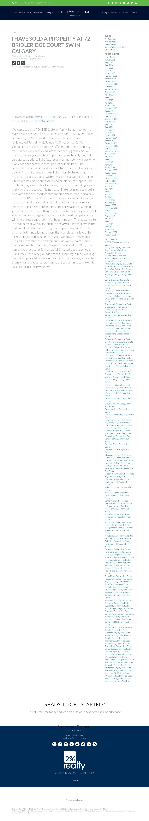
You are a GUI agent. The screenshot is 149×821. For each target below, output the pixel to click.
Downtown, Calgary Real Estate (118, 420)
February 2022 (111, 202)
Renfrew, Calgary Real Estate (117, 565)
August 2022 (110, 186)
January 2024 (110, 140)
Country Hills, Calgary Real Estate (119, 371)
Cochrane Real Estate (114, 352)
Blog (125, 12)
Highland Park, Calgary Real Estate (119, 476)
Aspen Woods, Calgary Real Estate (119, 266)
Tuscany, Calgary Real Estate (117, 643)
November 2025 (111, 84)
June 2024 (109, 127)
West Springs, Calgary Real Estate (119, 662)
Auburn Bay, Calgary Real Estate (118, 269)
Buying (104, 12)
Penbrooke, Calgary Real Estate (118, 552)
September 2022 (112, 183)
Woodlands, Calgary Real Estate (118, 681)
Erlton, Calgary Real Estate (116, 428)
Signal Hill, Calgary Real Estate (118, 606)
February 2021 (111, 232)
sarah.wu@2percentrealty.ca (40, 3)
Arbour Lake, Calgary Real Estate (118, 264)
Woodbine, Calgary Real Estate (118, 678)
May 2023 (109, 162)
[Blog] (54, 744)
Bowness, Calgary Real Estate (117, 291)
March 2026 (110, 73)
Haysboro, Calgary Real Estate (117, 463)
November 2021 (111, 208)
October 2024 (110, 116)
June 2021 (109, 221)
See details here (44, 121)
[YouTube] (77, 744)
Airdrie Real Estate (113, 253)
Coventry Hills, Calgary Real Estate (119, 374)
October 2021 (110, 210)
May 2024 (109, 130)
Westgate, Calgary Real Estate (117, 665)
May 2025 (109, 100)
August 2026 (110, 60)
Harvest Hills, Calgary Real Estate (119, 460)
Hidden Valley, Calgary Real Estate (119, 474)
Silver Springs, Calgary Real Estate (119, 608)
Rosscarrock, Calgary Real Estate (118, 579)
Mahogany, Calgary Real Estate (118, 514)
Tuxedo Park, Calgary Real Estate (118, 646)
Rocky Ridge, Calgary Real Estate (118, 576)
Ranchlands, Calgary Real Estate (118, 560)
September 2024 (112, 119)
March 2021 (110, 229)
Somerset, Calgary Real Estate (117, 616)
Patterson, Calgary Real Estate (117, 549)
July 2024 (109, 124)
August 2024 (110, 122)
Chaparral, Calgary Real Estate (117, 328)
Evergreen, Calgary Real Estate (118, 433)
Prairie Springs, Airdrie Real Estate (119, 557)
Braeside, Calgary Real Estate (117, 293)
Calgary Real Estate (113, 312)
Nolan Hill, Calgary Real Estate (118, 538)
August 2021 (110, 216)
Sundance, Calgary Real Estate (117, 633)
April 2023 (109, 165)
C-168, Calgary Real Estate (116, 307)
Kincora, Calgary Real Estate (117, 493)
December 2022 (111, 175)
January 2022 (110, 205)
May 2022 (109, 194)
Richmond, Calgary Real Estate (117, 568)
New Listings (110, 41)
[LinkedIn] (89, 744)
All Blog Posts (110, 39)
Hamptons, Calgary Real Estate (118, 458)
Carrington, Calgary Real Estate (118, 323)
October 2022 (110, 181)
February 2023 (111, 170)
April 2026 (109, 70)
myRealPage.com (78, 800)
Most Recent (110, 57)
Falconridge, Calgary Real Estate (118, 436)
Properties (37, 12)
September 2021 (112, 213)
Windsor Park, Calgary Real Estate (119, 676)
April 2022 (109, 197)
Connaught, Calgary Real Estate (118, 358)
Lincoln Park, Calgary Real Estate (118, 503)
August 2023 (110, 154)
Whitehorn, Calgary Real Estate (118, 668)
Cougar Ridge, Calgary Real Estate (119, 363)
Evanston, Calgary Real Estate (117, 431)
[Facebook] (60, 744)
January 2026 (110, 78)
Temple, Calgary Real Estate (116, 638)
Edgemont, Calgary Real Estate (118, 422)
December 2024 (111, 113)
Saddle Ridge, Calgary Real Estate (119, 589)
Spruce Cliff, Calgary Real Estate (118, 627)
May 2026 (109, 68)
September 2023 (112, 151)
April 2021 (109, 227)
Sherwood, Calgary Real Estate (118, 603)
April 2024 (109, 132)
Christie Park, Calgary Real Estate (119, 342)
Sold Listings (110, 50)
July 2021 (109, 219)
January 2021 (110, 235)
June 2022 (109, 192)
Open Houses (110, 44)
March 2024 (110, 135)
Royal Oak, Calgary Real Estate (118, 581)
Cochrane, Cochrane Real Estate (118, 355)
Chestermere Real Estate (115, 331)
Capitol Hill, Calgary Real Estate (118, 320)
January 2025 (110, 111)
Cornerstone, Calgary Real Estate (119, 361)
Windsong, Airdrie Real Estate (117, 673)
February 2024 (111, 138)
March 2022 (110, 200)
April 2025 (109, 103)
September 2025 (112, 89)
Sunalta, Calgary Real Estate (116, 630)
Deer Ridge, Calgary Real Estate (118, 390)
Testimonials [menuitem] (116, 12)
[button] (19, 3)
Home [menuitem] (14, 12)
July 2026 (109, 62)
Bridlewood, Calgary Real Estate (30, 59)
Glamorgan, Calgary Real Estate (118, 455)
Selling (48, 12)
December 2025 (111, 81)
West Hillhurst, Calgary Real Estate (119, 659)
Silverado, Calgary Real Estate (117, 611)
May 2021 (109, 224)
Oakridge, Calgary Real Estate (117, 541)
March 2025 (110, 105)
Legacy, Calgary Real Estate (116, 501)
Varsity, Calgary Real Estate (116, 651)
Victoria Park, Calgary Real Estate (119, 654)
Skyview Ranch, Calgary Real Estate (119, 614)
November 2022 (111, 178)
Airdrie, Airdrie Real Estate (116, 256)
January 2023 (110, 173)
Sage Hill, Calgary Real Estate (117, 592)
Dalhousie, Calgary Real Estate (118, 387)
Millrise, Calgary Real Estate (117, 525)
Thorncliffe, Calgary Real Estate (118, 641)
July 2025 (109, 95)
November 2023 (111, 146)
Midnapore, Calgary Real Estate (118, 522)
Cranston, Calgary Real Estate (117, 377)
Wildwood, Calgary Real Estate (118, 670)
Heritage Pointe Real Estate (116, 466)
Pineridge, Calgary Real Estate (117, 554)
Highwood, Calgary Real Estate (118, 479)
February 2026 (111, 76)
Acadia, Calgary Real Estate (116, 250)
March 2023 (110, 167)
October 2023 (110, 148)
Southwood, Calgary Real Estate (118, 619)
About (132, 12)
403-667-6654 (20, 3)
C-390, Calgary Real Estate (116, 309)
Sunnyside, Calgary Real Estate (118, 635)
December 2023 (111, 143)
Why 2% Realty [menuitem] (25, 12)
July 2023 (109, 157)
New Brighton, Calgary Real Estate (119, 536)
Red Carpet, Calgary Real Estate (118, 563)
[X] (71, 744)
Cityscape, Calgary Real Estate (117, 347)
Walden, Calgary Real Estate (116, 657)
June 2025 (109, 97)
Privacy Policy (74, 780)
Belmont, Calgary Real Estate (117, 280)
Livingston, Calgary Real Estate (118, 506)
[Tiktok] (83, 744)
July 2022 (109, 189)
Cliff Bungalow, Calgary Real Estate (119, 350)
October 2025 (110, 87)
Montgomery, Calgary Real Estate (119, 528)
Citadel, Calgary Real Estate (116, 344)
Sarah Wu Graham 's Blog (115, 47)
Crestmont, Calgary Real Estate (118, 385)
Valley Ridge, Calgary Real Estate (119, 649)
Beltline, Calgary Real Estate (117, 282)
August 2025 (110, 92)
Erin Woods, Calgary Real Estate (118, 425)
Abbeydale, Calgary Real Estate (118, 247)
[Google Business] (94, 744)
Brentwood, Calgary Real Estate (118, 296)
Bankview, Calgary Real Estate (117, 272)
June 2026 (109, 65)
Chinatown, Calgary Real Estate (118, 339)
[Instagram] (66, 744)
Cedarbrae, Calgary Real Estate (118, 326)
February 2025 (111, 108)
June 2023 (109, 159)
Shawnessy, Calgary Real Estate (118, 600)
